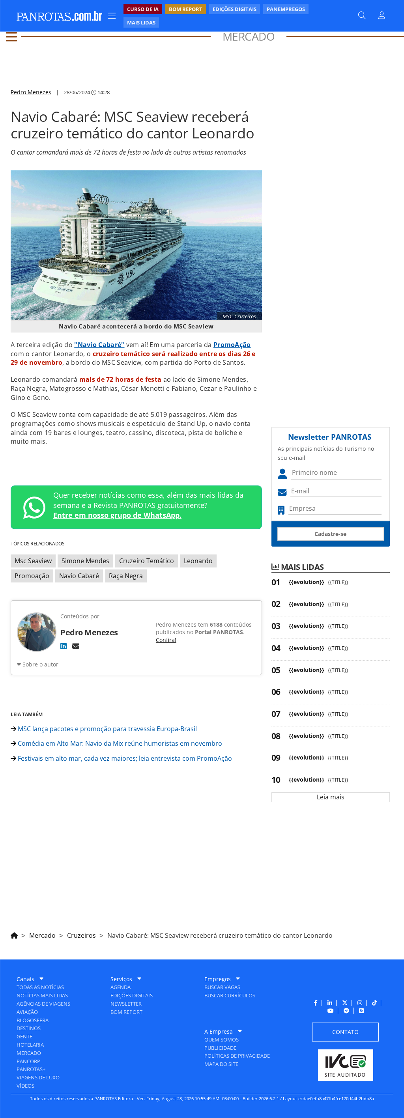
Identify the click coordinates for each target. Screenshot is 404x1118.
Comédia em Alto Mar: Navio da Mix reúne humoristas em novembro (119, 743)
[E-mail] (75, 646)
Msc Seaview (33, 560)
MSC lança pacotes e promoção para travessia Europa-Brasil (106, 728)
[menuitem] (231, 16)
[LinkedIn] (63, 646)
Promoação (32, 575)
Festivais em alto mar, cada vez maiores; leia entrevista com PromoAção (124, 758)
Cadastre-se (330, 534)
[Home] (14, 934)
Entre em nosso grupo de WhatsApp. (117, 515)
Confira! (166, 640)
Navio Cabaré (79, 575)
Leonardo (198, 560)
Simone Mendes (85, 560)
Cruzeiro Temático (146, 560)
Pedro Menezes (31, 92)
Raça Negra (126, 575)
